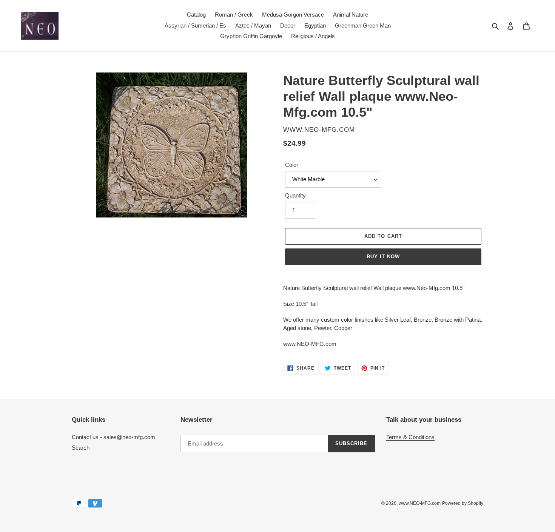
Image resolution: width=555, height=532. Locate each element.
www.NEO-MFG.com (420, 503)
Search (80, 447)
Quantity (295, 195)
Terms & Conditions (410, 437)
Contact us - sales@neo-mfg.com (113, 437)
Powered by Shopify (462, 503)
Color (291, 165)
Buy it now (383, 256)
